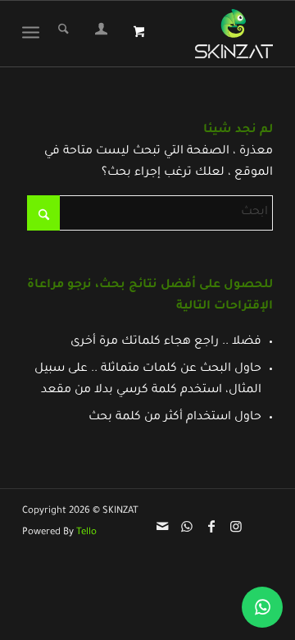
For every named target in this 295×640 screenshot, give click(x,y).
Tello (86, 533)
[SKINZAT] (232, 33)
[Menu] (34, 33)
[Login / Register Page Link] (101, 33)
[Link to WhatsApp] (187, 526)
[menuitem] (101, 33)
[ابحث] (63, 33)
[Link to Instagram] (236, 526)
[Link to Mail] (162, 526)
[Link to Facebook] (211, 526)
